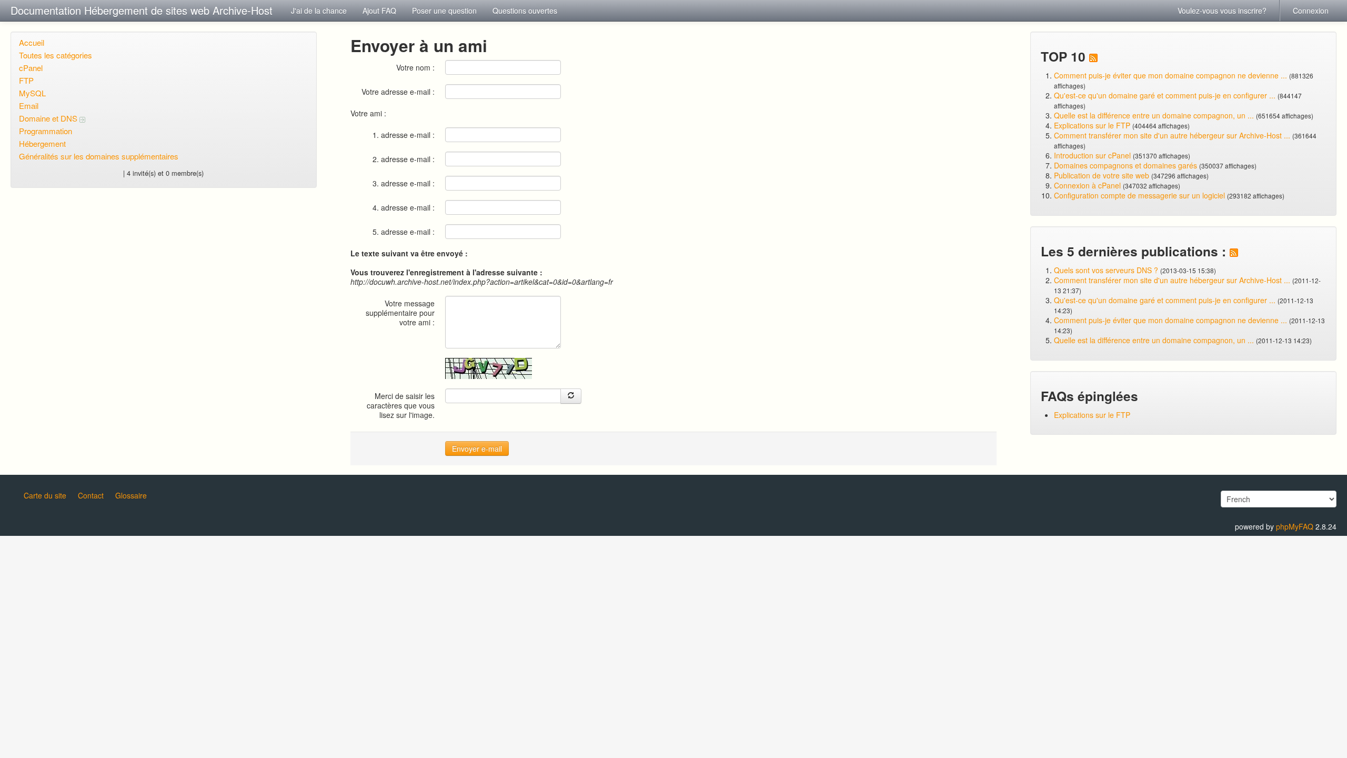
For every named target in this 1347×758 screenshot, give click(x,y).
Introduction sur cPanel (1092, 155)
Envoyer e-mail (477, 448)
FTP (26, 80)
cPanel (31, 67)
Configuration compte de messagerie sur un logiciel (1139, 195)
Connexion (1311, 10)
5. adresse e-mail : (404, 231)
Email (28, 105)
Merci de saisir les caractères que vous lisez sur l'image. (401, 405)
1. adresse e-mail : (404, 134)
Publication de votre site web (1101, 175)
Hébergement (42, 143)
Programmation (45, 130)
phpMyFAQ (1294, 526)
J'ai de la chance (319, 10)
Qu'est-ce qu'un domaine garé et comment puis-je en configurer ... (1164, 95)
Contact (91, 495)
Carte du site (45, 495)
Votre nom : (415, 67)
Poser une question (444, 10)
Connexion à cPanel (1087, 185)
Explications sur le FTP (1092, 125)
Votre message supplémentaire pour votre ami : (400, 312)
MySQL (32, 92)
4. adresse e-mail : (404, 207)
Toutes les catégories (55, 55)
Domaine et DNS (49, 118)
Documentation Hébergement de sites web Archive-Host (142, 10)
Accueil (31, 42)
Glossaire (131, 495)
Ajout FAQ (379, 10)
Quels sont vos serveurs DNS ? (1106, 270)
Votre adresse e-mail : (398, 91)
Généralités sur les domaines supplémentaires (98, 156)
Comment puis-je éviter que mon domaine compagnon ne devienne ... (1170, 75)
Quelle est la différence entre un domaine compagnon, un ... (1154, 115)
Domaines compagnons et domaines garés (1125, 165)
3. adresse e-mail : (404, 183)
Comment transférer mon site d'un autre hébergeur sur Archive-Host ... (1172, 135)
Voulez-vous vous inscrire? (1222, 10)
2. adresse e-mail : (404, 159)
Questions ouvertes (524, 10)
